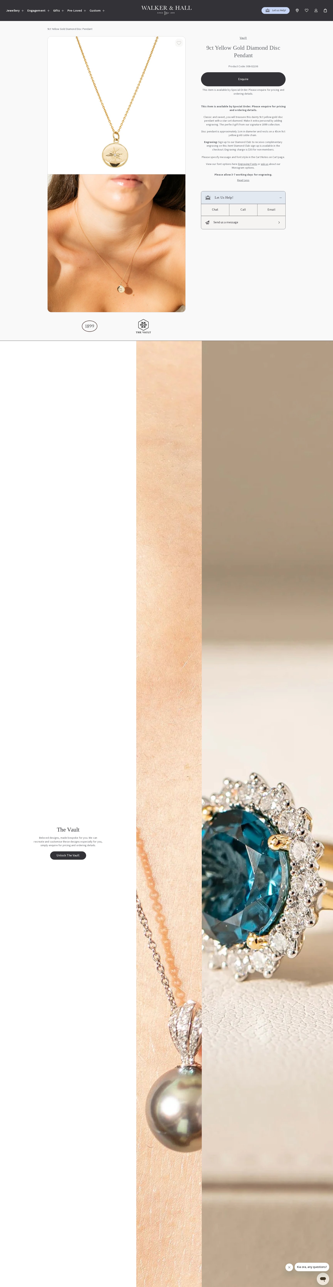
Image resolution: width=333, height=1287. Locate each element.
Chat (215, 209)
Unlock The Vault (68, 855)
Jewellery (13, 10)
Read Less (243, 180)
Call (243, 209)
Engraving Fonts (247, 164)
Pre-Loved (74, 10)
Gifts (56, 10)
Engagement (36, 10)
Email (271, 209)
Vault (243, 38)
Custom (95, 10)
